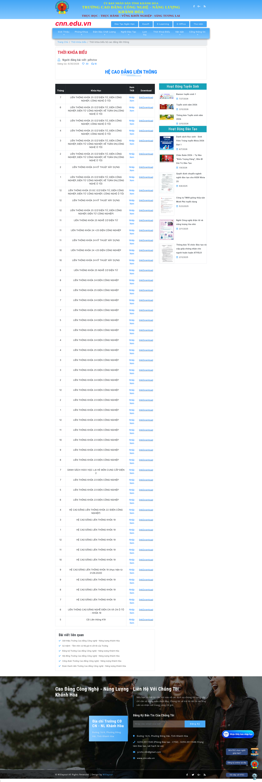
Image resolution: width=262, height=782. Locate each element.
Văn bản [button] (179, 31)
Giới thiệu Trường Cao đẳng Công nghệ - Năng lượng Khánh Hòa (91, 641)
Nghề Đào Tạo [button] (128, 31)
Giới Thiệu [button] (63, 31)
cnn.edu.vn (73, 23)
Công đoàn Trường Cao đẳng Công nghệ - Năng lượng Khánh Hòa (91, 661)
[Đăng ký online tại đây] (255, 764)
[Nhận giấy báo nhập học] (238, 734)
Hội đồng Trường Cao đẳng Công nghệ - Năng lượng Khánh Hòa (91, 656)
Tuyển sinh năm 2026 (186, 105)
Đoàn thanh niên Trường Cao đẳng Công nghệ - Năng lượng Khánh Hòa (94, 666)
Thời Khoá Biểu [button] (161, 31)
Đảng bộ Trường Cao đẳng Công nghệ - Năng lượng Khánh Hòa (90, 651)
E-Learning (163, 24)
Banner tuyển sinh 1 (186, 94)
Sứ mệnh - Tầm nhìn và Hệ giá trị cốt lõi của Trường (85, 646)
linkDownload (146, 97)
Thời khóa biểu (78, 42)
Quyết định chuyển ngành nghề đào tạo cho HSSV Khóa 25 (190, 177)
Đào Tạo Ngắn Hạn (125, 24)
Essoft (145, 24)
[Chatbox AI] (255, 776)
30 (86, 63)
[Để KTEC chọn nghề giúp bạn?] (255, 752)
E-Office (181, 24)
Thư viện (198, 24)
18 (95, 63)
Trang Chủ (62, 42)
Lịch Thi (144, 33)
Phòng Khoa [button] (81, 31)
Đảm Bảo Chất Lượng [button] (104, 31)
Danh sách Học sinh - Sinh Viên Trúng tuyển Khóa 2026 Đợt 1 (190, 141)
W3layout (108, 774)
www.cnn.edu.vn (146, 758)
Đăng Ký (195, 724)
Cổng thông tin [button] (197, 31)
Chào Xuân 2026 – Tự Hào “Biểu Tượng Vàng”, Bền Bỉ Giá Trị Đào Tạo (189, 159)
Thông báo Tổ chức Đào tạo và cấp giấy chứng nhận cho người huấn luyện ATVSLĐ (191, 249)
